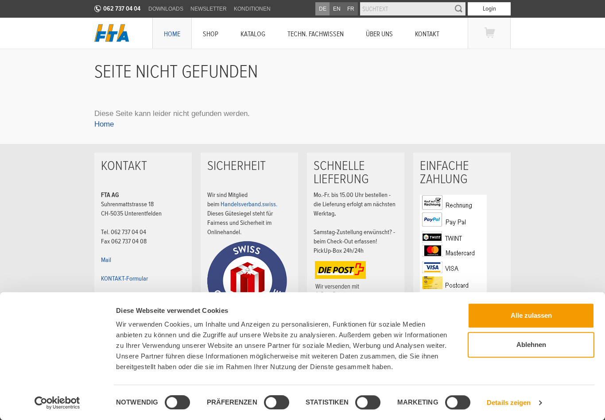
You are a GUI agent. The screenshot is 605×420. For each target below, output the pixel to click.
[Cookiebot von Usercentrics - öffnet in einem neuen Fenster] (57, 402)
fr (350, 9)
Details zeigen (509, 402)
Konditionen (252, 9)
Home (172, 34)
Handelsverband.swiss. (249, 204)
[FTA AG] (111, 33)
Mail (106, 260)
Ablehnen (531, 344)
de (322, 9)
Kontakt (427, 34)
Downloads (165, 9)
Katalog (252, 34)
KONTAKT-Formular (124, 278)
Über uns (379, 34)
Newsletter (208, 9)
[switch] (269, 403)
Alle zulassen (531, 315)
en (337, 9)
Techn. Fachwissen (315, 34)
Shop (210, 34)
